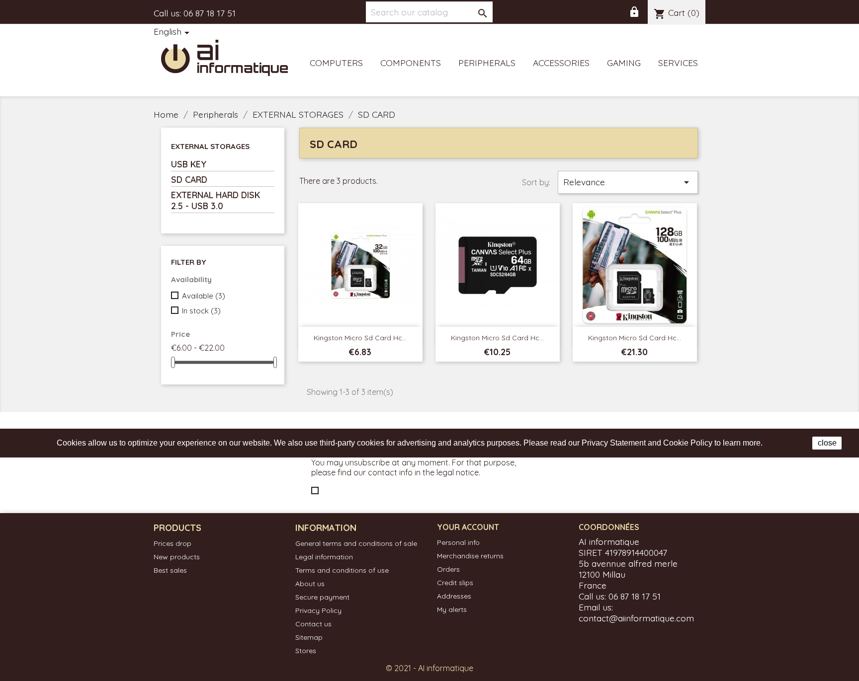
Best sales (170, 570)
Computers (336, 62)
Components (410, 62)
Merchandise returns (470, 555)
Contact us (313, 623)
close (827, 443)
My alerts (452, 609)
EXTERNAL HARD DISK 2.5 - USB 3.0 (215, 200)
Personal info (458, 542)
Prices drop (172, 543)
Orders (448, 569)
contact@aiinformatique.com (636, 617)
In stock (201, 310)
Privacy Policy (318, 610)
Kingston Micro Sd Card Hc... (360, 337)
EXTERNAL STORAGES (210, 146)
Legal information (324, 556)
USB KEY (188, 163)
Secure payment (322, 597)
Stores (305, 650)
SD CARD (189, 179)
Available (203, 296)
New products (177, 556)
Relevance (627, 182)
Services (678, 62)
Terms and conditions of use (342, 570)
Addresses (454, 596)
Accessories (561, 62)
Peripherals (486, 62)
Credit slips (455, 582)
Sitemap (309, 637)
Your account (468, 527)
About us (310, 583)
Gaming (624, 62)
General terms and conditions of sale (356, 543)
